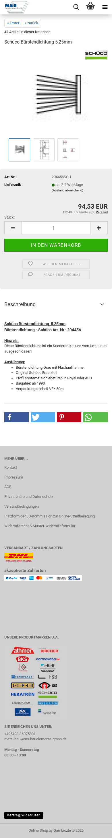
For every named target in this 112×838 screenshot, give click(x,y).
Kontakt (10, 467)
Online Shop (38, 830)
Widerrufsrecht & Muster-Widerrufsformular (39, 526)
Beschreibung (20, 304)
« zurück (31, 23)
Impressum (13, 477)
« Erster (13, 23)
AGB (7, 487)
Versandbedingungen (21, 506)
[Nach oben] (96, 829)
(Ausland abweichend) (67, 190)
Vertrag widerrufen (24, 815)
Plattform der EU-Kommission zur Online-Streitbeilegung (49, 516)
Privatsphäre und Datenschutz (28, 496)
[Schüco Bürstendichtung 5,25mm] (56, 93)
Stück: (9, 217)
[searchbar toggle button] (76, 7)
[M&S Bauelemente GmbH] (14, 7)
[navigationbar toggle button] (105, 7)
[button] (13, 227)
